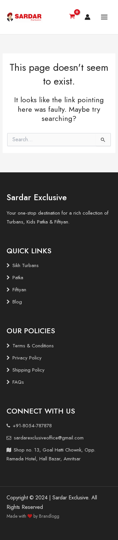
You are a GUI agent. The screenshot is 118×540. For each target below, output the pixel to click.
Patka (17, 277)
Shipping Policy (28, 370)
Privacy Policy (27, 357)
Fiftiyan (19, 289)
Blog (17, 301)
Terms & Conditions (33, 345)
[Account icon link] (87, 17)
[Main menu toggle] (104, 17)
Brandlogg (49, 516)
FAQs (18, 382)
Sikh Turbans (25, 265)
